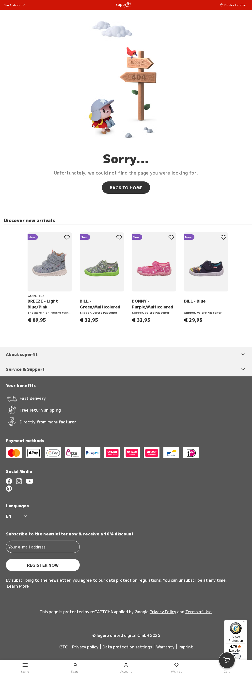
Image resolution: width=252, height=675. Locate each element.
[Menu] (244, 623)
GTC (63, 647)
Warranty (165, 647)
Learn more (18, 586)
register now (43, 565)
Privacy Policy (163, 611)
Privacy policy (85, 647)
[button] (234, 5)
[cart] (227, 660)
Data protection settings (127, 647)
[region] (128, 276)
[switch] (236, 656)
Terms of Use (198, 611)
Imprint (186, 647)
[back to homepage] (123, 5)
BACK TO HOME (126, 188)
